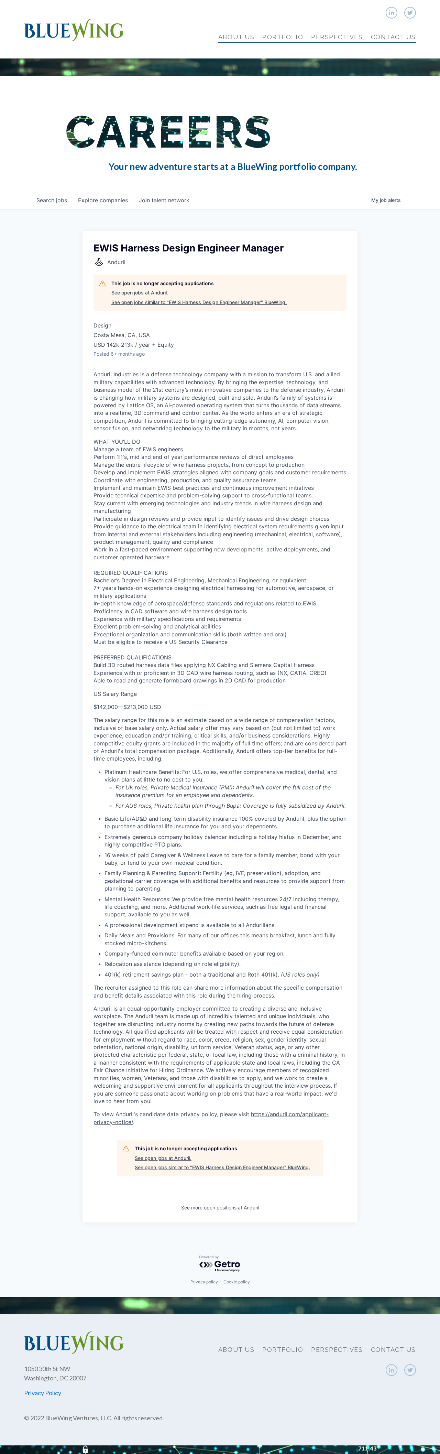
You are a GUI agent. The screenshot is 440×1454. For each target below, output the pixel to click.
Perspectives (337, 37)
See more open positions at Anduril (220, 1207)
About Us (236, 37)
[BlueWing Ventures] (74, 29)
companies (103, 200)
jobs (51, 200)
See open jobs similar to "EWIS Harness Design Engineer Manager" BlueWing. (199, 302)
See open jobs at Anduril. (139, 292)
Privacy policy (204, 1281)
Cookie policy (236, 1281)
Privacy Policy (42, 1393)
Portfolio (282, 37)
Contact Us (393, 37)
